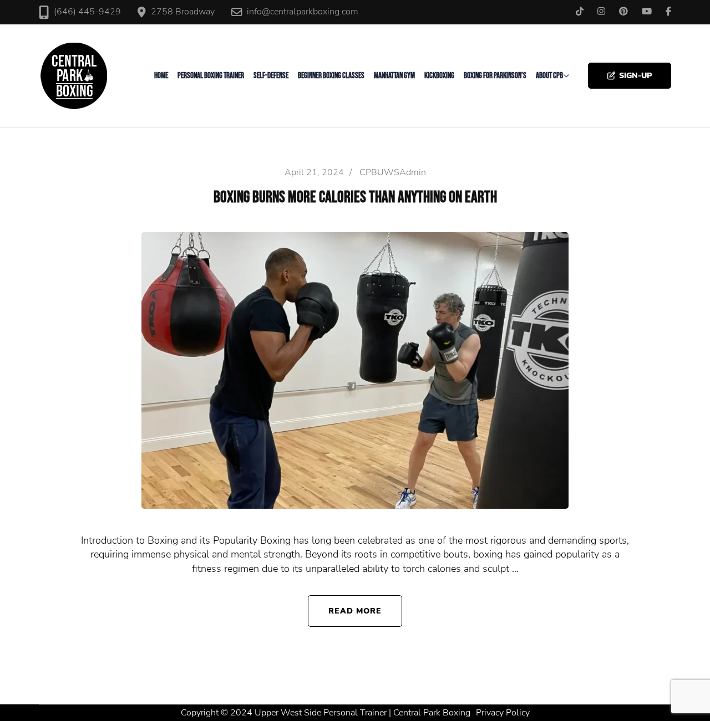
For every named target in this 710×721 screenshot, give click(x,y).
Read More (355, 610)
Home (161, 75)
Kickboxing (439, 75)
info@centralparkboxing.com (302, 12)
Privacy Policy (503, 713)
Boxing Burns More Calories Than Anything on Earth (355, 197)
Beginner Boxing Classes (331, 75)
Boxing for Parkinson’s (495, 75)
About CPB (549, 75)
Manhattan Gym (394, 75)
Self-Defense (270, 75)
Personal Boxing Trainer (211, 75)
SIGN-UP (635, 75)
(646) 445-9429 (87, 12)
